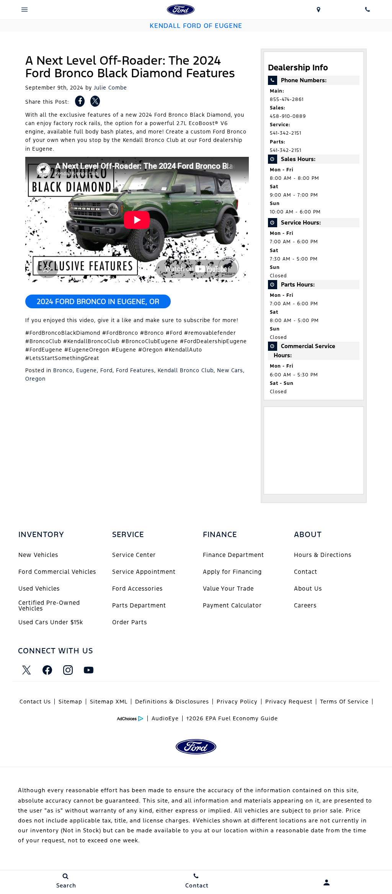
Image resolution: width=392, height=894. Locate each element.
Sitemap (70, 701)
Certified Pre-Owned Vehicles (49, 605)
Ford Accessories (137, 588)
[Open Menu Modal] (24, 9)
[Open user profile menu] (326, 882)
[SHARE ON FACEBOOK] (80, 101)
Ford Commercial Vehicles (57, 571)
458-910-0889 (288, 116)
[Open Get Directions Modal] (318, 9)
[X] (26, 669)
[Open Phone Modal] (367, 9)
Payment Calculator (232, 605)
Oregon (35, 378)
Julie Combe (110, 87)
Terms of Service (344, 701)
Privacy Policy (237, 701)
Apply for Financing (232, 571)
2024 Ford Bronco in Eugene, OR (98, 301)
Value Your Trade (228, 588)
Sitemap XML (108, 701)
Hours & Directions (322, 555)
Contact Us (35, 701)
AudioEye (165, 718)
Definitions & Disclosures (172, 701)
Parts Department (139, 605)
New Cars (230, 370)
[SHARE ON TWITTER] (95, 101)
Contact (305, 571)
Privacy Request (288, 701)
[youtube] (88, 669)
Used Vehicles (39, 588)
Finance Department (233, 555)
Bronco (63, 370)
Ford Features (135, 370)
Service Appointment (144, 571)
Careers (305, 605)
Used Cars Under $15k (50, 622)
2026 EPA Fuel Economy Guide (232, 718)
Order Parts (129, 622)
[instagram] (67, 669)
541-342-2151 (285, 133)
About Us (308, 588)
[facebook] (47, 669)
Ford (106, 370)
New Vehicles (38, 555)
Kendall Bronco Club (186, 370)
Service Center (134, 555)
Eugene (86, 370)
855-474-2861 (287, 99)
